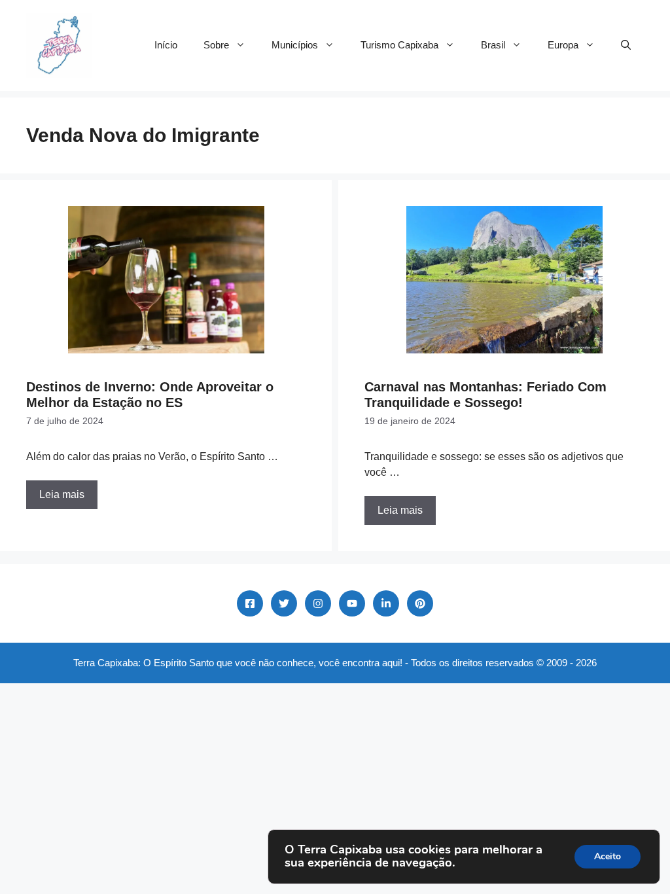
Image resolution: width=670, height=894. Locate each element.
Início (165, 44)
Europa (563, 44)
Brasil (493, 44)
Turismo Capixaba (399, 44)
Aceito (607, 856)
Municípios (295, 44)
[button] (626, 45)
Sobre (216, 44)
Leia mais (61, 494)
